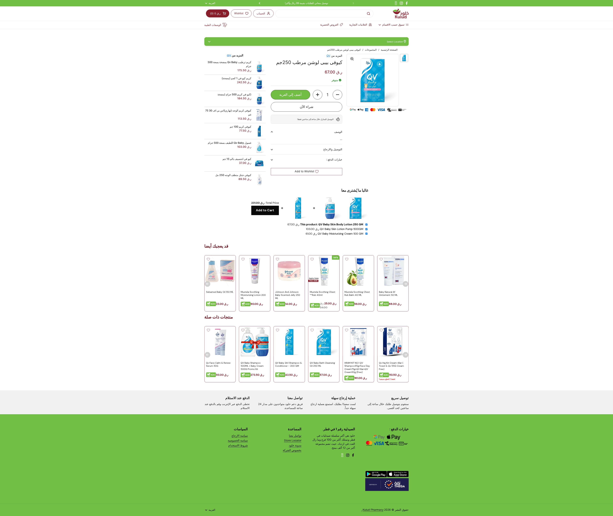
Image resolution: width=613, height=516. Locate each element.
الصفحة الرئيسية (389, 49)
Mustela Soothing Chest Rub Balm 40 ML (357, 293)
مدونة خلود (295, 445)
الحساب (261, 13)
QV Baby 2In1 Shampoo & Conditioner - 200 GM (288, 364)
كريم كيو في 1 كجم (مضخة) (236, 78)
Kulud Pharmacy (373, 509)
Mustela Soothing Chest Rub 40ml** (322, 293)
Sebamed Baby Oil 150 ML (219, 291)
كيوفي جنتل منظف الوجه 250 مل (233, 175)
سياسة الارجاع (240, 435)
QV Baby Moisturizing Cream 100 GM (340, 233)
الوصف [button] (338, 132)
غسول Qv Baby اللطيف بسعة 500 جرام (229, 142)
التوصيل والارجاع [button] (332, 149)
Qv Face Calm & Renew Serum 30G (218, 364)
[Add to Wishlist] (381, 259)
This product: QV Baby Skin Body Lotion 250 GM (331, 224)
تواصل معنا (295, 435)
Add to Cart (265, 210)
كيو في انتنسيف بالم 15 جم (237, 159)
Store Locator (292, 440)
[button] (337, 94)
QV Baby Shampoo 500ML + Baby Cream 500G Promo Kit (252, 365)
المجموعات (371, 49)
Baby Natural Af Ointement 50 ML (388, 293)
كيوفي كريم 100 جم (240, 126)
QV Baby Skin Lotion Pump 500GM (341, 229)
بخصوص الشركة (292, 450)
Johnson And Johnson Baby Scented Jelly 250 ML (287, 294)
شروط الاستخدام (238, 445)
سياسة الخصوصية (238, 440)
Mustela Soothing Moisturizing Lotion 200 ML (253, 294)
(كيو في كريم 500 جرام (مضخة (234, 94)
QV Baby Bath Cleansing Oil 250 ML (322, 364)
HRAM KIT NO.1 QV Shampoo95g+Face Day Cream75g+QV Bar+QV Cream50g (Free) (357, 367)
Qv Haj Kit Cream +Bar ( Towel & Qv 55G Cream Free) (391, 365)
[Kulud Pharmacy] (401, 13)
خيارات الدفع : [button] (334, 159)
